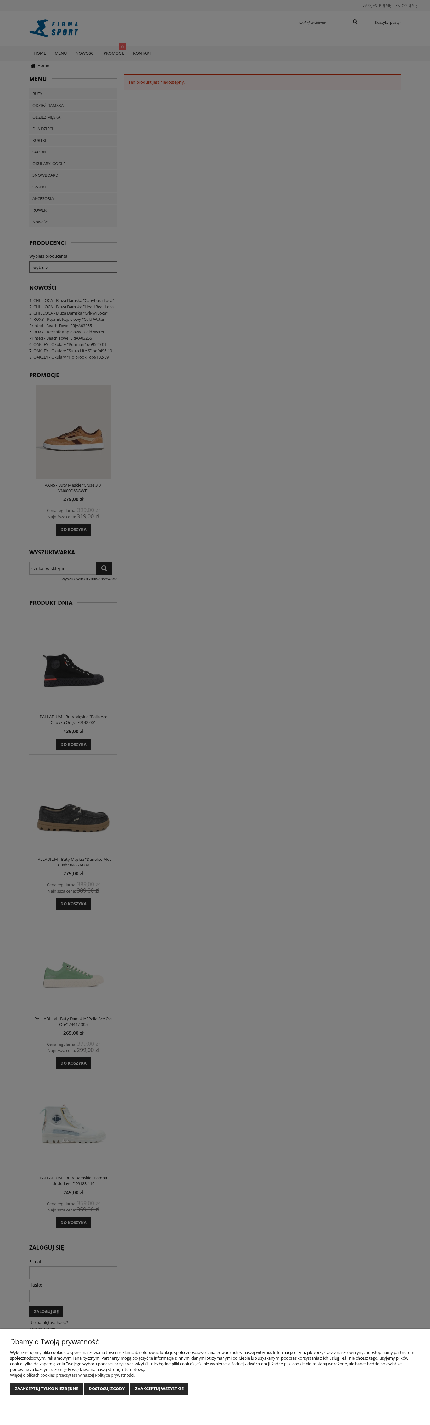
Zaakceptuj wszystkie (159, 1388)
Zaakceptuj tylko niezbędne (46, 1388)
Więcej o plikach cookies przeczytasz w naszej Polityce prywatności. (72, 1375)
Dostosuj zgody (107, 1388)
